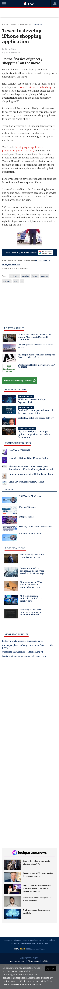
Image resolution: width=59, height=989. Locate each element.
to (22, 281)
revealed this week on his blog (34, 87)
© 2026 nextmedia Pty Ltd (35, 949)
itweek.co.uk (7, 268)
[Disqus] (29, 698)
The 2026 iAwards (27, 507)
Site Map (40, 943)
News (13, 24)
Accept (51, 969)
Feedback (51, 940)
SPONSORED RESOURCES (18, 443)
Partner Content (15, 389)
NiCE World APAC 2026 (30, 496)
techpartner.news (18, 961)
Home (5, 24)
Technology (25, 24)
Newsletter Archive (28, 943)
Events (9, 489)
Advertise (15, 943)
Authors (43, 940)
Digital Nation (34, 961)
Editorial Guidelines (30, 940)
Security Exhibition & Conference (35, 527)
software (6, 281)
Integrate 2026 (26, 517)
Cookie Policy (16, 984)
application (14, 276)
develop (25, 276)
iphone (35, 276)
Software (38, 24)
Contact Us (8, 940)
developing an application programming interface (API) (22, 149)
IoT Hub (45, 961)
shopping (44, 276)
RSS (46, 943)
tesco (16, 281)
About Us (17, 940)
